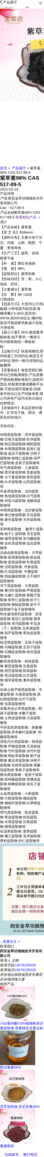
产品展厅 (19, 168)
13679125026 (25, 965)
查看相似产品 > (27, 217)
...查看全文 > (10, 941)
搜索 (27, 7)
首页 (3, 168)
